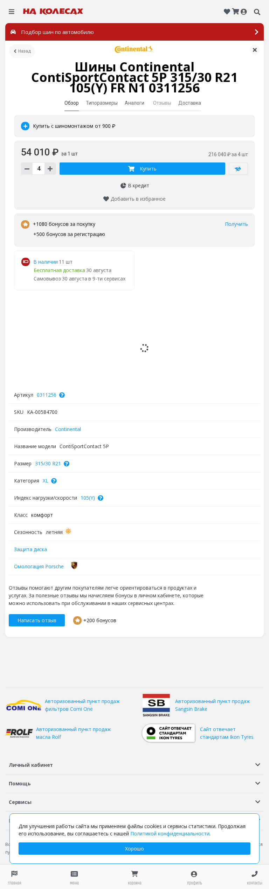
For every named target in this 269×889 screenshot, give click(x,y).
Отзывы (162, 103)
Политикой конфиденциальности (169, 833)
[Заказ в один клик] (238, 168)
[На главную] (53, 11)
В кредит (138, 185)
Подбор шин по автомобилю (57, 31)
